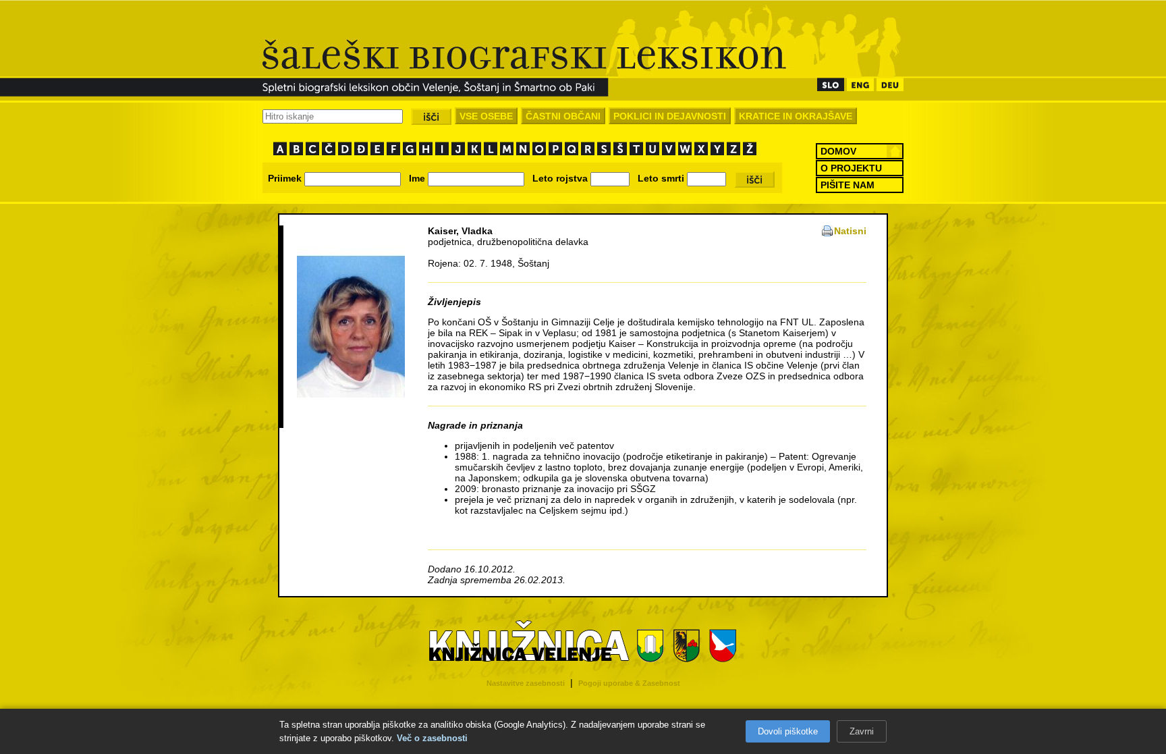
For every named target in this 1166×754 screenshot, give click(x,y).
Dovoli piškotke (788, 731)
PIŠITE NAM (847, 185)
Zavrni (862, 731)
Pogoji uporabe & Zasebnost (629, 683)
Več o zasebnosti (432, 738)
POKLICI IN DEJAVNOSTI (669, 116)
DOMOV (838, 151)
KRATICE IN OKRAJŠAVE (795, 116)
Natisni (850, 230)
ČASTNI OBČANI (563, 116)
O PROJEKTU (851, 168)
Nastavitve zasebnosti (526, 683)
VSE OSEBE (486, 116)
